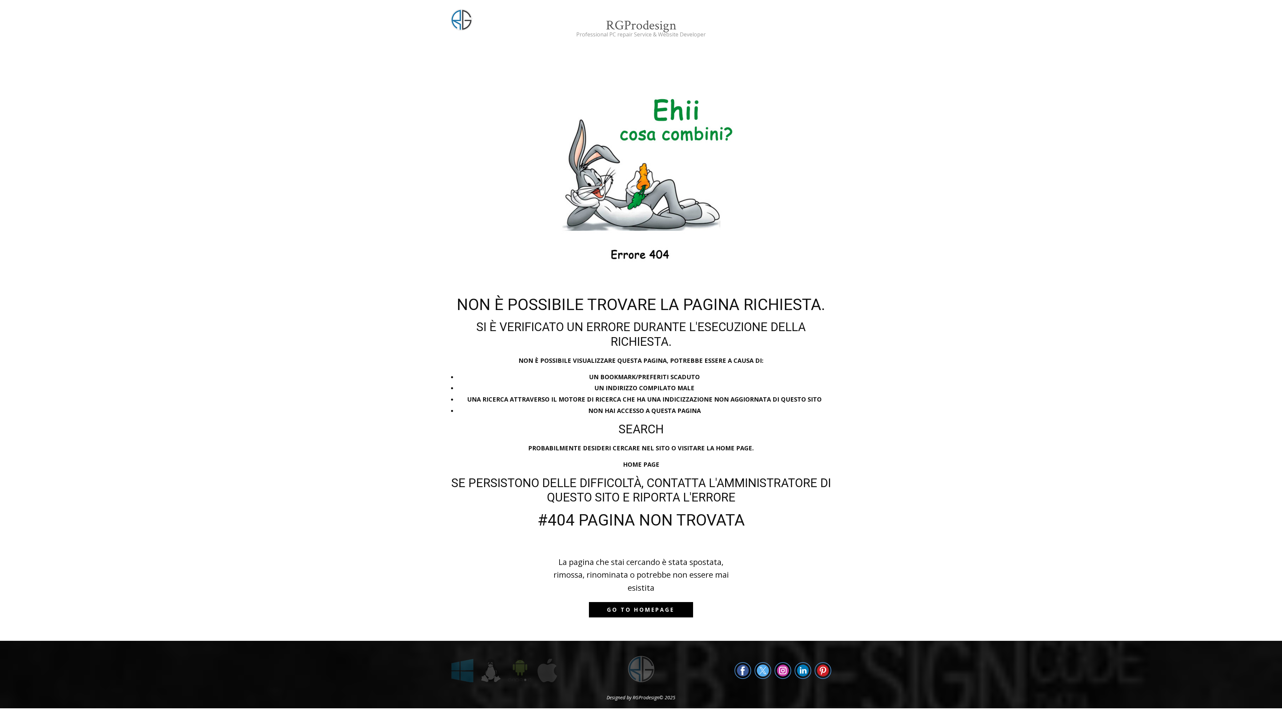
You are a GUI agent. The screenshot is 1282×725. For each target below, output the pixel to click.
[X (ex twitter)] (763, 670)
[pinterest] (823, 670)
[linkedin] (803, 670)
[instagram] (783, 670)
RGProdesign (641, 25)
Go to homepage (640, 609)
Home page (641, 464)
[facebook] (742, 670)
